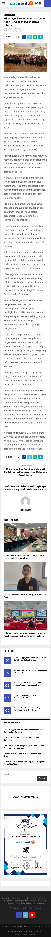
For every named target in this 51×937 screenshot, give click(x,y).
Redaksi (32, 935)
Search (6, 774)
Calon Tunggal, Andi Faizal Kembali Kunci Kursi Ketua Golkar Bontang (30, 658)
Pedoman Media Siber (14, 931)
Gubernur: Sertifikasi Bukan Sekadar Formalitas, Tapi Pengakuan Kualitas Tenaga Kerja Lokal (25, 635)
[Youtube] (32, 915)
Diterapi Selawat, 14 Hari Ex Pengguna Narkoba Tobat (25, 596)
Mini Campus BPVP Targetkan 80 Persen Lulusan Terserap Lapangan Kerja (30, 683)
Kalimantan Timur (9, 15)
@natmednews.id (25, 797)
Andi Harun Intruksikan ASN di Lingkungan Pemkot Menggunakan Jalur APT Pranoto (25, 488)
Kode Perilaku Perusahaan (33, 931)
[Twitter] (25, 915)
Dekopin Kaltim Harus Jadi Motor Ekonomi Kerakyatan (30, 671)
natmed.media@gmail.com (30, 908)
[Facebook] (19, 915)
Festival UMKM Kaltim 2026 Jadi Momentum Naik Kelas (26, 696)
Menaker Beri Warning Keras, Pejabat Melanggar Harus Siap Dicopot (29, 708)
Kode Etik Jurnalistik (20, 935)
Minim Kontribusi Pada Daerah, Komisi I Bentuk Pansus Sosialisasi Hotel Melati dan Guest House (25, 472)
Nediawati (9, 29)
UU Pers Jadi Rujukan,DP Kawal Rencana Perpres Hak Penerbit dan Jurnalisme (25, 557)
